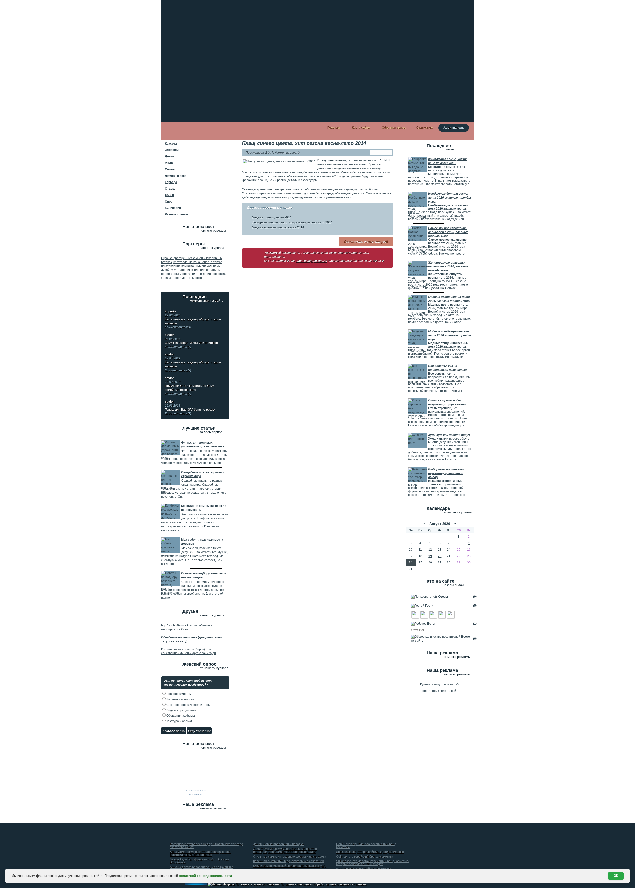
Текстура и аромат (179, 721)
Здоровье (172, 150)
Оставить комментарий (366, 242)
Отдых (170, 188)
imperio (170, 311)
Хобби (169, 195)
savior (169, 335)
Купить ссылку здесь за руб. (439, 684)
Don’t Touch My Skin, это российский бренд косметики (366, 846)
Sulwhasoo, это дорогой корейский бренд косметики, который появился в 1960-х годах (373, 863)
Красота (171, 143)
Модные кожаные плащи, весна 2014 (278, 227)
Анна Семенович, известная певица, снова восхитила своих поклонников (200, 853)
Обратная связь (393, 127)
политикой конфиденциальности (205, 876)
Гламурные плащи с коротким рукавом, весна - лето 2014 (292, 222)
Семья (170, 169)
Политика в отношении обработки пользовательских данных (323, 884)
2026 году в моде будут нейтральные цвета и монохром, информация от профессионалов (285, 850)
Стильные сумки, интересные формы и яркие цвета (289, 856)
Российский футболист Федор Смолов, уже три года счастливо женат (206, 846)
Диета (169, 156)
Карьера (171, 182)
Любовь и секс (175, 176)
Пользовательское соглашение (257, 884)
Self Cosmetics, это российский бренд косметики (370, 852)
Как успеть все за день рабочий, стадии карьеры (193, 323)
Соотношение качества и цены (188, 705)
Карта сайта (361, 127)
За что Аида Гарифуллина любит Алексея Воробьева (199, 861)
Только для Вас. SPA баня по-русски (190, 411)
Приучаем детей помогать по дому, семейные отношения (189, 390)
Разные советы (176, 214)
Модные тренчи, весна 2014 (271, 217)
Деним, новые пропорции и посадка (278, 844)
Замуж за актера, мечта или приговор (191, 345)
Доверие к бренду (178, 694)
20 (439, 556)
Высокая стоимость (180, 699)
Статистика (424, 127)
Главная (333, 127)
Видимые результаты (181, 710)
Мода (169, 163)
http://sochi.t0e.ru (172, 625)
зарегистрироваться (311, 261)
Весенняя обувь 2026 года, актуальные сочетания (288, 861)
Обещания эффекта (180, 715)
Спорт (169, 201)
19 (430, 556)
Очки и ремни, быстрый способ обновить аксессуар (289, 866)
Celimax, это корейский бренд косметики (364, 856)
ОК (616, 876)
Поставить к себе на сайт (440, 691)
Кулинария (173, 208)
